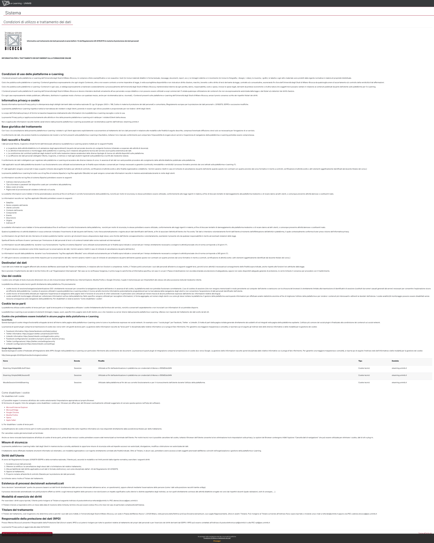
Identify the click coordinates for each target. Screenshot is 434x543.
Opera (8, 417)
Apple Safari (11, 420)
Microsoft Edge (12, 410)
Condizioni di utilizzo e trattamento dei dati (217, 538)
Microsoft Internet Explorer (17, 407)
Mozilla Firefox (12, 415)
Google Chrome (12, 412)
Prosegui (217, 541)
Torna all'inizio (424, 533)
